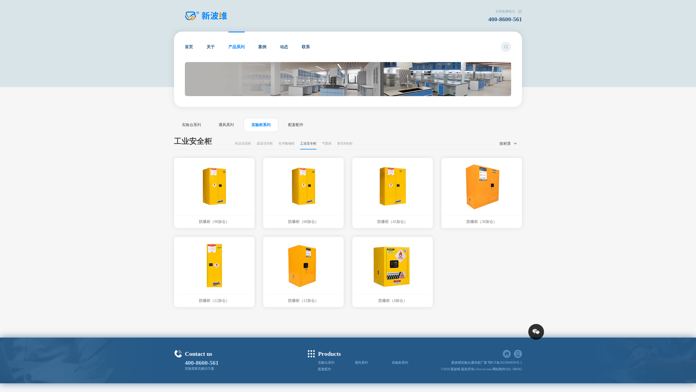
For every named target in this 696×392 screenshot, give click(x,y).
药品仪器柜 (243, 143)
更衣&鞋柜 (345, 143)
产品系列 (236, 47)
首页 (189, 47)
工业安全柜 (308, 143)
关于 (211, 47)
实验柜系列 (261, 125)
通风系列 (226, 125)
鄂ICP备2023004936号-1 (505, 363)
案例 (262, 47)
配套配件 (295, 125)
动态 (284, 47)
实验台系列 (191, 125)
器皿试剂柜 (265, 143)
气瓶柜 (327, 143)
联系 (306, 47)
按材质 (505, 144)
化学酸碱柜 (286, 143)
